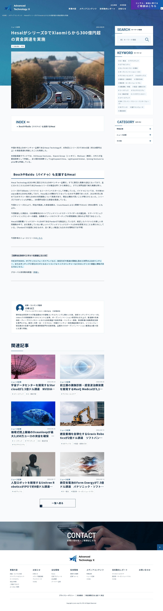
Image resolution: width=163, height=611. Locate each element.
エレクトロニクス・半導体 (128, 68)
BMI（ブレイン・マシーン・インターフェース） (133, 102)
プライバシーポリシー (67, 595)
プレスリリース (37, 579)
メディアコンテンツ (88, 8)
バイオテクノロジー (139, 94)
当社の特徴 (13, 582)
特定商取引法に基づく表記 (94, 595)
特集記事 (120, 129)
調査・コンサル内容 (16, 574)
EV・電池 (122, 61)
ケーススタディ (14, 579)
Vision (53, 574)
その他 (119, 141)
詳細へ (36, 272)
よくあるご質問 (14, 587)
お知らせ (122, 8)
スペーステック (124, 98)
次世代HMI (138, 79)
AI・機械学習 (123, 94)
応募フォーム (74, 576)
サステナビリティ (138, 90)
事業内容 (72, 8)
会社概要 (54, 579)
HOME (4, 15)
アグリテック (134, 61)
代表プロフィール (56, 576)
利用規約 (80, 595)
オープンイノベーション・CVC (129, 72)
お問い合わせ (144, 570)
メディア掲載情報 (38, 576)
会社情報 (114, 5)
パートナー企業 (56, 582)
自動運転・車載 (18, 46)
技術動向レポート (107, 8)
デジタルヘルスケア (126, 75)
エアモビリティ (124, 64)
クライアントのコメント (17, 576)
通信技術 (122, 111)
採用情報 (123, 5)
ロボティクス (141, 75)
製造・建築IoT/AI (139, 87)
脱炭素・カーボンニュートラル (129, 83)
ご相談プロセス (14, 584)
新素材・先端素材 (125, 79)
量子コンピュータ (137, 107)
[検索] (148, 39)
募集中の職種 (74, 574)
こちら (39, 238)
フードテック (124, 90)
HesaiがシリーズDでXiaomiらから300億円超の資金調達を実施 (46, 15)
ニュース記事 (15, 27)
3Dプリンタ (123, 107)
